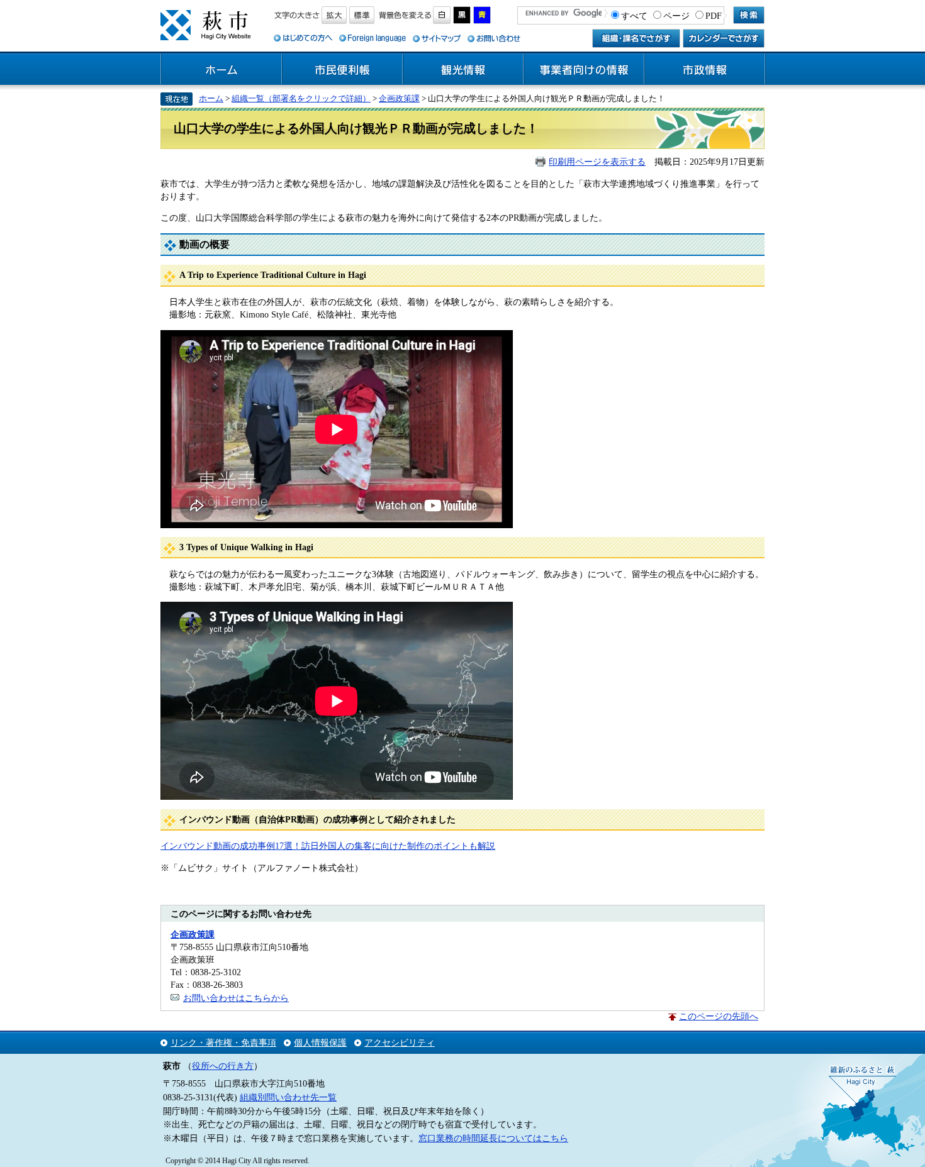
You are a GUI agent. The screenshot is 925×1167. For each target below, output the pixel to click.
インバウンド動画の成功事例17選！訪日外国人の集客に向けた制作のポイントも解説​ (327, 846)
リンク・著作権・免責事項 (223, 1042)
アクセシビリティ (399, 1042)
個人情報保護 (320, 1042)
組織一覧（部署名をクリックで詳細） (301, 98)
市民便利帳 (342, 70)
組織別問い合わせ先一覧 (288, 1097)
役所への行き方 (223, 1066)
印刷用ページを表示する (597, 162)
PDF (713, 16)
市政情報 (704, 70)
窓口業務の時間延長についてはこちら (493, 1138)
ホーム (221, 70)
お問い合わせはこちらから (236, 998)
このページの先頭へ (718, 1016)
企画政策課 (399, 98)
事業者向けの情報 (584, 70)
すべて (634, 16)
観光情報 (463, 70)
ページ (676, 16)
